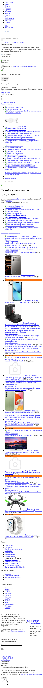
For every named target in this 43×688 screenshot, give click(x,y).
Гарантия (8, 10)
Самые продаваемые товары (10, 233)
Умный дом (22, 126)
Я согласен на (20, 66)
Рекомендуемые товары (13, 577)
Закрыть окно (5, 93)
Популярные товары (12, 576)
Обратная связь (6, 656)
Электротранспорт (26, 133)
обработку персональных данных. (24, 66)
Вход (6, 26)
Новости (8, 11)
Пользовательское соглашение (11, 645)
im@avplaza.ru (35, 623)
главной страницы (18, 199)
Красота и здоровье (26, 137)
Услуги (7, 15)
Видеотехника (21, 128)
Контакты (8, 20)
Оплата (7, 6)
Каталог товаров (10, 102)
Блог (6, 17)
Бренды (7, 13)
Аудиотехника (21, 130)
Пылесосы (17, 113)
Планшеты (17, 109)
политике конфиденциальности (31, 674)
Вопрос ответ (9, 19)
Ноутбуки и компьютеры (32, 111)
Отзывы (7, 22)
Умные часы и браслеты (31, 131)
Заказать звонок (19, 42)
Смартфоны (19, 107)
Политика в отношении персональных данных (9, 640)
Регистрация (9, 27)
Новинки (8, 574)
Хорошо (4, 677)
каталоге (9, 201)
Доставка (8, 8)
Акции (7, 4)
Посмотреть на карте (18, 631)
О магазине (9, 2)
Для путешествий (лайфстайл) (15, 567)
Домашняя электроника (31, 135)
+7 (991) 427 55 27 (7, 42)
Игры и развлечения (28, 139)
